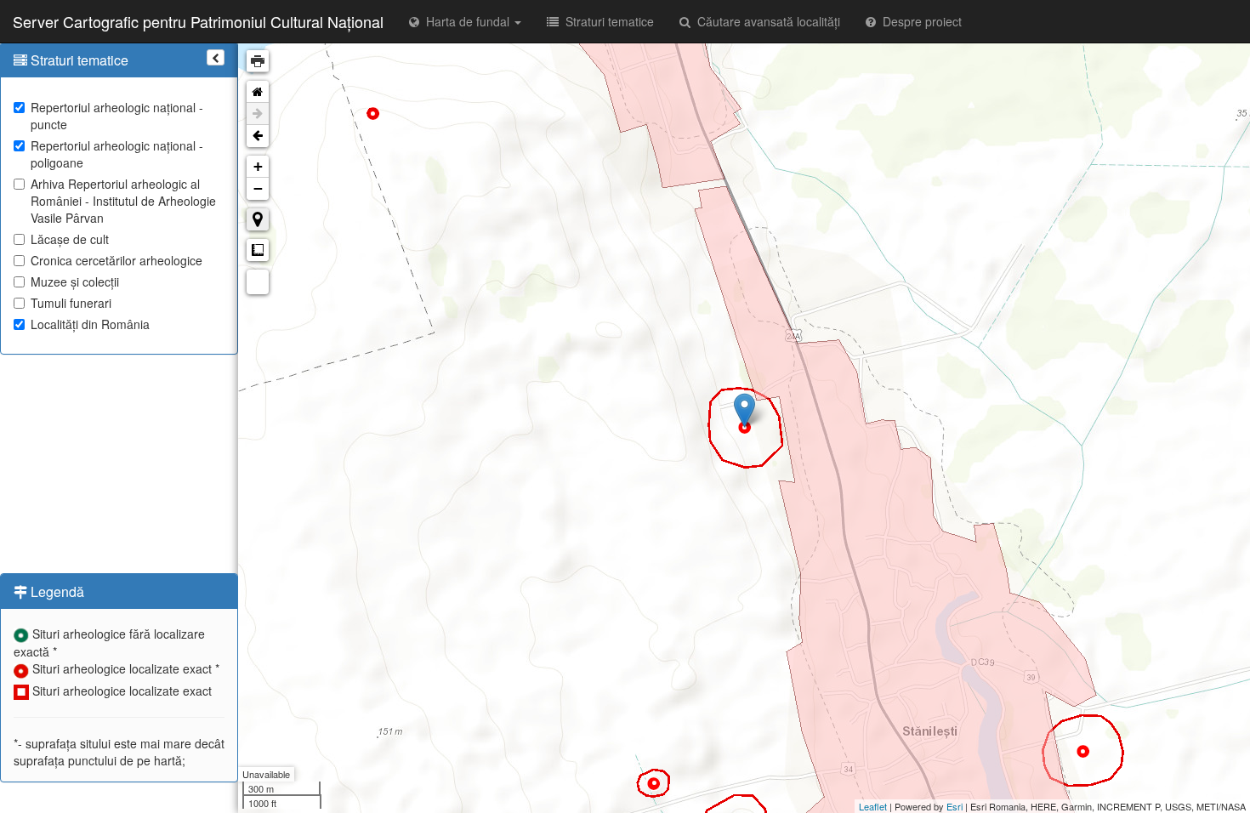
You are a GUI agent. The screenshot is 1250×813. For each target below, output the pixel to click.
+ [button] (258, 166)
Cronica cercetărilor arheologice (116, 260)
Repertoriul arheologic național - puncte (117, 116)
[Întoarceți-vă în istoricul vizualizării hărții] (258, 136)
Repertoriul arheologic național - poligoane (117, 154)
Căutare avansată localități (765, 21)
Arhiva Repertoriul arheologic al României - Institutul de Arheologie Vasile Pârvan (123, 200)
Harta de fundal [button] (466, 21)
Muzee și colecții (75, 281)
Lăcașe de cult (70, 238)
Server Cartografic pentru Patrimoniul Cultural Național (198, 21)
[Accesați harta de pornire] (258, 92)
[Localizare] (258, 219)
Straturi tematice (606, 21)
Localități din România (90, 324)
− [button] (258, 188)
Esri (954, 806)
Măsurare (258, 250)
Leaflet (873, 806)
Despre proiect (919, 21)
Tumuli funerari (71, 302)
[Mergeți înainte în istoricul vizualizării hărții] (258, 114)
